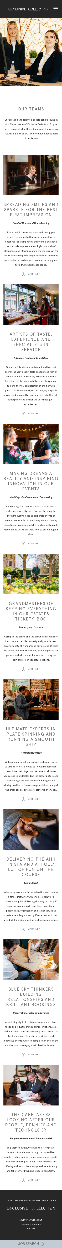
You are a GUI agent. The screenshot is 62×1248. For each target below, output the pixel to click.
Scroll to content (31, 81)
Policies (31, 1229)
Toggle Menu (56, 7)
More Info (34, 274)
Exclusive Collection (30, 1220)
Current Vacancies (31, 1224)
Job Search (28, 1244)
